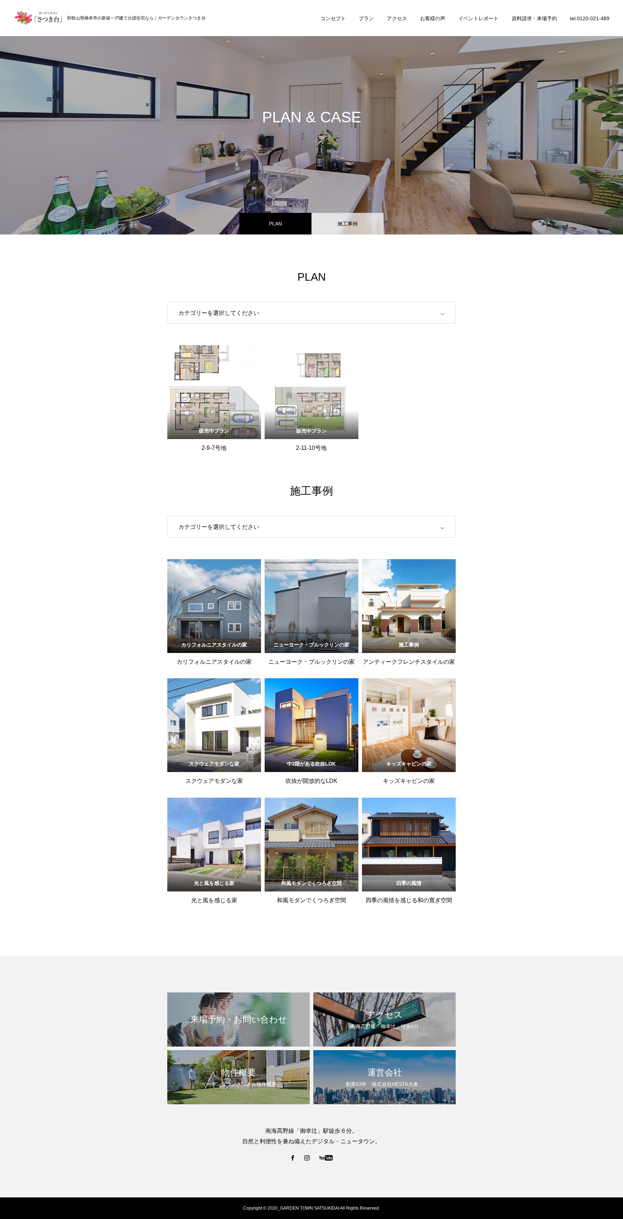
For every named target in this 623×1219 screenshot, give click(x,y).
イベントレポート (478, 18)
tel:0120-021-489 (589, 18)
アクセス (397, 18)
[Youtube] (326, 1157)
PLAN (275, 224)
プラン (366, 18)
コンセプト (333, 18)
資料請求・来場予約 (534, 18)
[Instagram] (307, 1157)
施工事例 (347, 224)
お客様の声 (432, 18)
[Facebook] (292, 1157)
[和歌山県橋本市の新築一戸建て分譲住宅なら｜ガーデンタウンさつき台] (38, 18)
